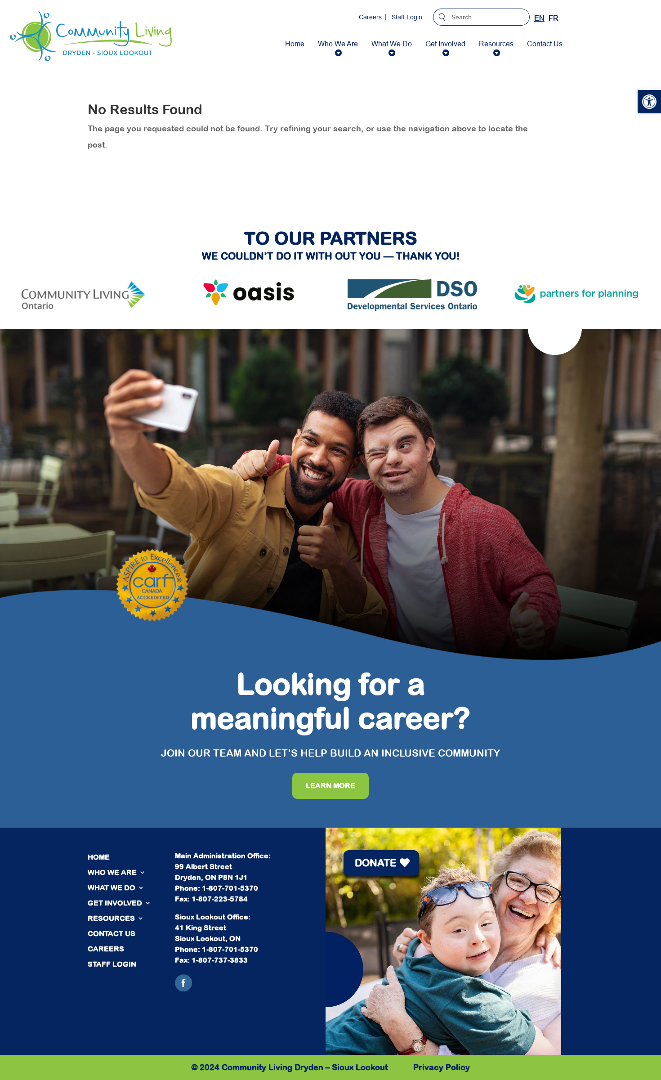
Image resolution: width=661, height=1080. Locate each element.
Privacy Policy (441, 1067)
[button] (649, 101)
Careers (370, 17)
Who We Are (338, 44)
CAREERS (106, 949)
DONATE (376, 863)
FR (553, 18)
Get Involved (445, 44)
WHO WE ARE (112, 872)
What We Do (391, 44)
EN (539, 18)
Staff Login (407, 17)
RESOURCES (111, 918)
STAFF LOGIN (112, 964)
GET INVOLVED (115, 903)
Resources (496, 44)
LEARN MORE (330, 785)
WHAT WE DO (111, 887)
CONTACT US (111, 933)
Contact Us (545, 44)
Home (294, 44)
